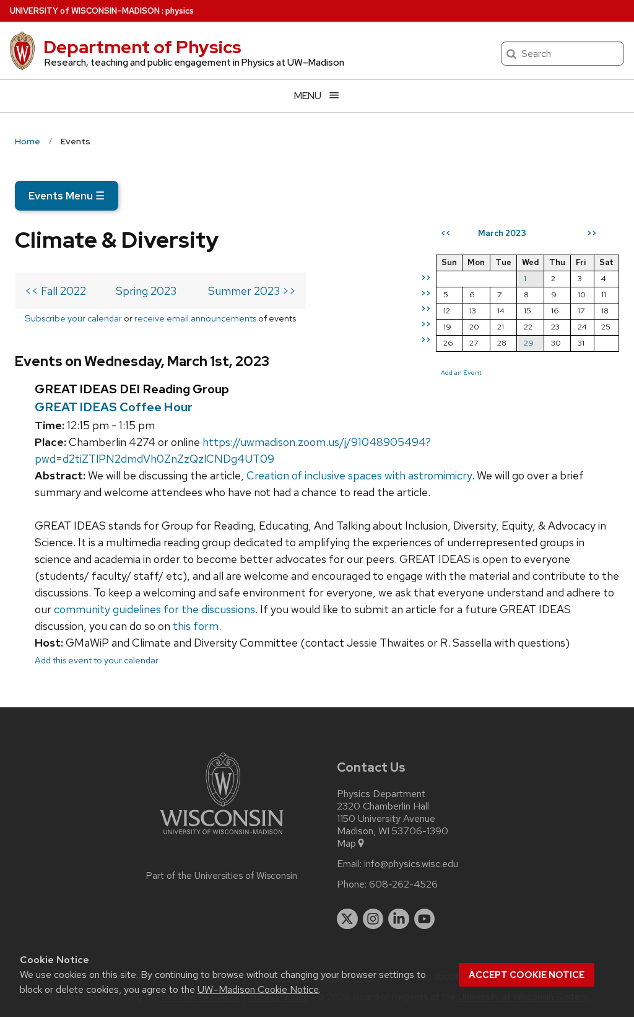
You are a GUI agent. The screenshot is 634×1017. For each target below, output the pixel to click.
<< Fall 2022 (55, 291)
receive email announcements (195, 318)
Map (346, 843)
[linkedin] (398, 919)
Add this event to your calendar (96, 660)
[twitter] (347, 919)
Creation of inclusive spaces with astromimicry (359, 475)
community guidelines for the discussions (154, 609)
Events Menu (66, 196)
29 (529, 343)
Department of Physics (142, 47)
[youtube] (424, 919)
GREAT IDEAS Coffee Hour (114, 407)
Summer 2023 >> (252, 291)
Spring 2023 (146, 291)
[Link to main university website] (222, 836)
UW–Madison (85, 11)
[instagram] (373, 919)
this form (196, 626)
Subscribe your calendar (73, 318)
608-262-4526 (403, 884)
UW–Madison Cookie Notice (258, 989)
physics (179, 11)
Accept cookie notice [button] (526, 975)
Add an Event (461, 372)
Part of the (221, 876)
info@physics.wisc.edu (411, 864)
